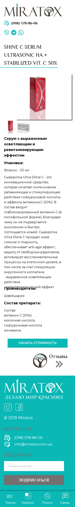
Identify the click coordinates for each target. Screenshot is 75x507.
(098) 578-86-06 (24, 23)
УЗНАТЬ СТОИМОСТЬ (38, 343)
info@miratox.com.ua (33, 444)
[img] (21, 32)
